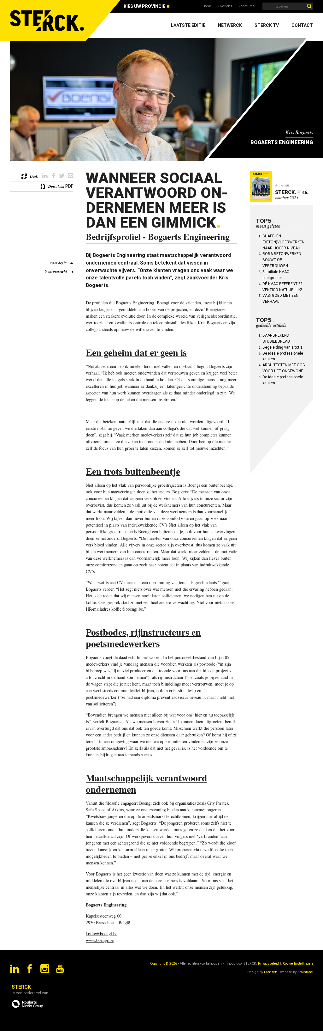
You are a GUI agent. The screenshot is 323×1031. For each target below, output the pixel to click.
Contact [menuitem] (302, 25)
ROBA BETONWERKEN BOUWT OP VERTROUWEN (281, 260)
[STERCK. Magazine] (48, 20)
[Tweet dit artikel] (62, 176)
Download (56, 186)
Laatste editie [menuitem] (188, 25)
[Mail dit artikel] (70, 176)
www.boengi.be (100, 940)
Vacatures (246, 6)
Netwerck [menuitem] (230, 25)
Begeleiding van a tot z (282, 347)
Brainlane (305, 972)
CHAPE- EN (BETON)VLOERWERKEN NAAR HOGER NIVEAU (283, 242)
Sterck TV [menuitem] (267, 25)
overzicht (60, 271)
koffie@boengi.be (101, 933)
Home (207, 6)
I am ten (270, 972)
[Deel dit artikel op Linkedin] (45, 176)
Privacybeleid (268, 963)
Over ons (225, 6)
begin (62, 262)
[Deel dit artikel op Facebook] (53, 176)
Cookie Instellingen (298, 963)
